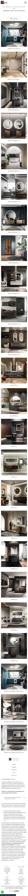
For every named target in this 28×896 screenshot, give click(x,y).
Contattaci (21, 883)
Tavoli (7, 872)
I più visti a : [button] (14, 775)
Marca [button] (14, 764)
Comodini (21, 872)
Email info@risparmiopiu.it (17, 887)
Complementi (7, 883)
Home (4, 6)
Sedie (7, 873)
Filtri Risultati (14, 18)
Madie (7, 881)
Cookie (5, 895)
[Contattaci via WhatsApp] (2, 892)
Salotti (7, 878)
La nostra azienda (21, 878)
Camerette (21, 869)
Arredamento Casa (9, 6)
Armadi (21, 871)
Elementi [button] (14, 767)
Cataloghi (21, 880)
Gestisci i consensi (12, 895)
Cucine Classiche (7, 871)
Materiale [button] (14, 769)
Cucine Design (7, 869)
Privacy (1, 895)
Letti (21, 868)
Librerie (7, 882)
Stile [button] (14, 772)
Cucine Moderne (7, 868)
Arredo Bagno (16, 6)
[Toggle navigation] (25, 2)
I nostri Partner (21, 881)
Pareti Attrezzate (7, 880)
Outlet (21, 882)
